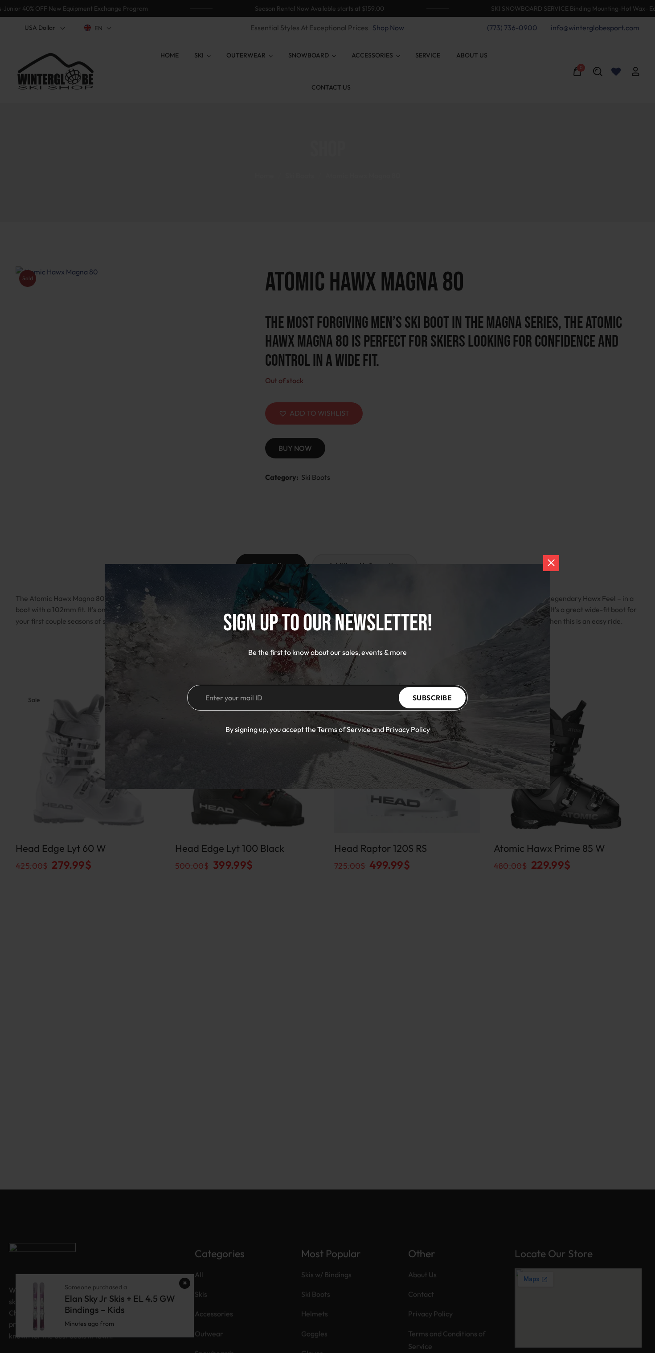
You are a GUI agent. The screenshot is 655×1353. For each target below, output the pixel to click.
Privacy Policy (407, 729)
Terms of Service (344, 729)
